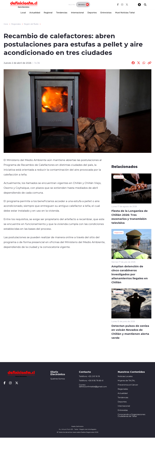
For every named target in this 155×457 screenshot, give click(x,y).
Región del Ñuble (31, 24)
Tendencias (61, 12)
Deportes (92, 12)
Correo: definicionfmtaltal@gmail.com (93, 385)
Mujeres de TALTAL (126, 380)
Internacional (77, 12)
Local (23, 12)
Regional (48, 12)
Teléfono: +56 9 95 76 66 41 (91, 380)
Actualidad (34, 12)
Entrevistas (106, 12)
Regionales (16, 24)
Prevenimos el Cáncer (128, 385)
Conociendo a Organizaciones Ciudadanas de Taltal (131, 415)
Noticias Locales (125, 376)
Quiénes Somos (57, 379)
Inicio (6, 24)
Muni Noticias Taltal (125, 12)
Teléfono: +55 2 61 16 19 (89, 376)
